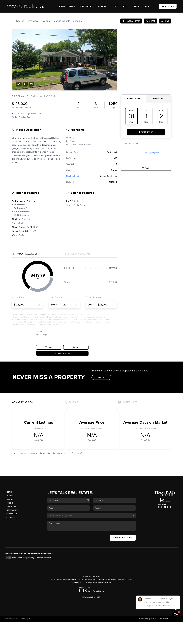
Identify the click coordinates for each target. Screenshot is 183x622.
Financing (11, 507)
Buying (9, 499)
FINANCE (136, 6)
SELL (125, 6)
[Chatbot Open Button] (176, 615)
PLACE (50, 554)
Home (9, 492)
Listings (10, 496)
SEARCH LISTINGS (67, 6)
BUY (116, 6)
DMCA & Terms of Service (160, 619)
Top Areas (101, 6)
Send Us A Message (123, 538)
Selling (9, 503)
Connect (10, 517)
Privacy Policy (143, 619)
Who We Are (12, 514)
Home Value (85, 6)
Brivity (15, 619)
